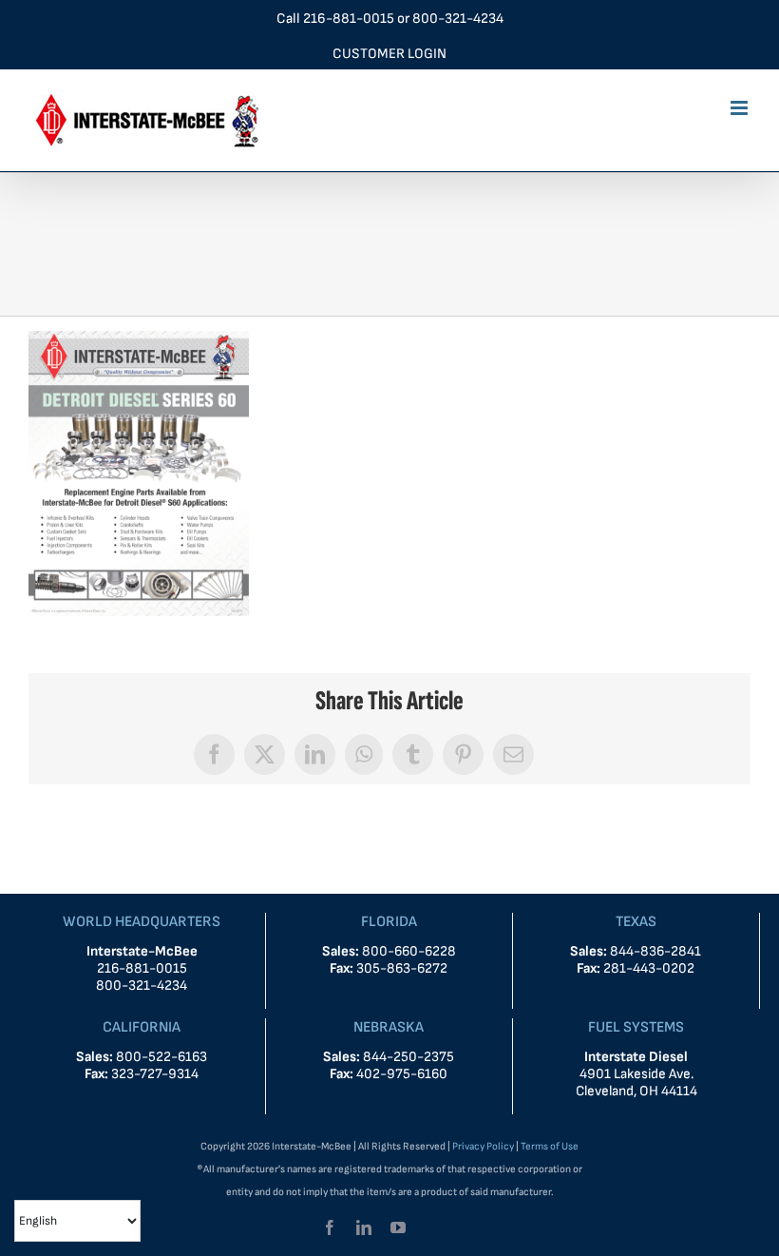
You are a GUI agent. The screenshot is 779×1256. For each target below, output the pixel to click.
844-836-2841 (655, 951)
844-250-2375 (408, 1057)
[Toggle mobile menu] (740, 108)
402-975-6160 (401, 1074)
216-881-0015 (348, 19)
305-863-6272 (401, 968)
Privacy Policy (483, 1146)
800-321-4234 (458, 19)
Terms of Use (550, 1146)
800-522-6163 (161, 1057)
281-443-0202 (648, 968)
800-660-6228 (407, 951)
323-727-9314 (155, 1074)
